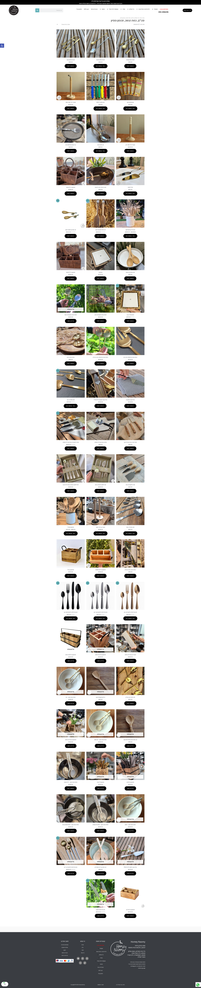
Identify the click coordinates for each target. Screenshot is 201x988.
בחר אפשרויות (100, 66)
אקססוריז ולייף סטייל (113, 9)
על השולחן (131, 9)
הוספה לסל (130, 66)
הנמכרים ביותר (94, 9)
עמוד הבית (142, 18)
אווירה (123, 9)
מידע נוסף (70, 321)
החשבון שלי (79, 9)
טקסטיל (156, 9)
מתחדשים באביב (164, 9)
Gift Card (86, 9)
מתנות (103, 9)
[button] (2, 46)
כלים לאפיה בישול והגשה (144, 9)
